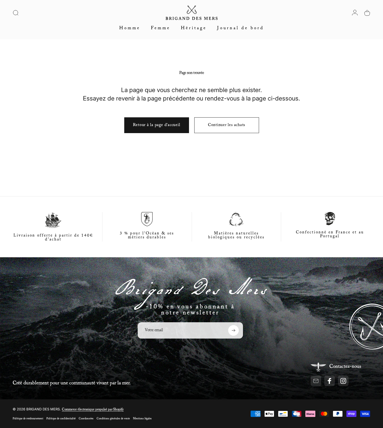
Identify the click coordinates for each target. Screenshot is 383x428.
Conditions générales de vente (113, 418)
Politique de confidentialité (61, 418)
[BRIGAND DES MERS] (191, 293)
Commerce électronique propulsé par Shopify (93, 409)
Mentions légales (142, 418)
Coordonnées (86, 418)
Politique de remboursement (28, 418)
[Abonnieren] (233, 330)
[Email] (316, 381)
